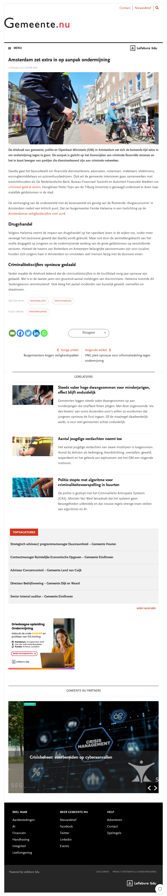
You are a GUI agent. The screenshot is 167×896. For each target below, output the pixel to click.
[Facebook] (20, 333)
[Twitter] (28, 333)
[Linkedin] (36, 333)
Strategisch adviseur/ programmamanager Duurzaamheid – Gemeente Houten (63, 544)
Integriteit (19, 846)
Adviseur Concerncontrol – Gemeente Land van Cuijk (45, 570)
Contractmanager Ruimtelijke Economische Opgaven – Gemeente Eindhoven (61, 557)
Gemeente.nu (36, 25)
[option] (83, 747)
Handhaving (20, 839)
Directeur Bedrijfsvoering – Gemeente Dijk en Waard (45, 583)
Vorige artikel (70, 350)
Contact (125, 8)
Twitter (64, 833)
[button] (149, 788)
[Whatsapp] (44, 333)
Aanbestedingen (23, 820)
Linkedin (66, 839)
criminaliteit (38, 301)
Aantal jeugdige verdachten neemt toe (90, 439)
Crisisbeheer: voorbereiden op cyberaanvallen (56, 757)
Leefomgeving (22, 852)
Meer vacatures (146, 608)
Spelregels (114, 833)
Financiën (19, 833)
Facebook (66, 826)
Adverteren (114, 820)
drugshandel (63, 301)
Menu (18, 48)
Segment (14, 704)
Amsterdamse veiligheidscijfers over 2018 (36, 214)
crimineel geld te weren (24, 187)
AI (13, 826)
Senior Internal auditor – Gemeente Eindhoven (41, 596)
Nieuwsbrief (143, 8)
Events (64, 846)
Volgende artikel (96, 350)
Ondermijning (38, 312)
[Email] (12, 333)
